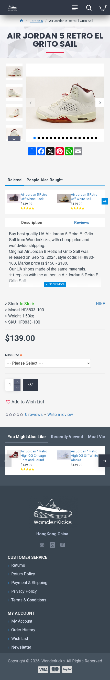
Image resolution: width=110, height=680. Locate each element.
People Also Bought (45, 180)
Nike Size (12, 355)
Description (31, 222)
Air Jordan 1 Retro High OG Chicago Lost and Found (34, 455)
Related (14, 180)
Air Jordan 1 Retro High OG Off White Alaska (84, 455)
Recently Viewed (67, 436)
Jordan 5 (36, 21)
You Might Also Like (27, 436)
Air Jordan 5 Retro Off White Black (34, 197)
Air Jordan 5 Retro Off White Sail (84, 197)
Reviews (81, 222)
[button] (30, 102)
